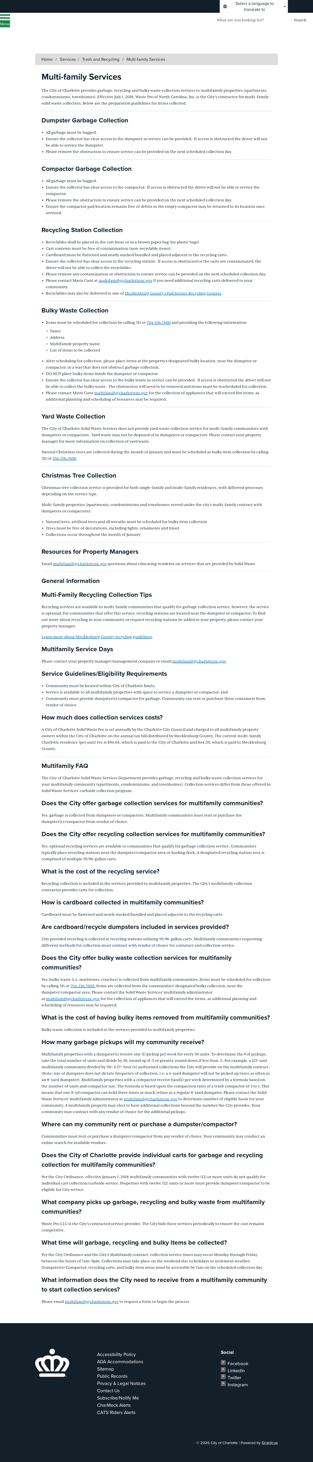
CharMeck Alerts (114, 1405)
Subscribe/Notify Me (118, 1397)
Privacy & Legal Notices (121, 1383)
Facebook (238, 1363)
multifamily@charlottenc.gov (125, 281)
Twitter (234, 1377)
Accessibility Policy (116, 1354)
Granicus (270, 1443)
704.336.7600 (159, 323)
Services (68, 59)
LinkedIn (236, 1370)
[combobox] (254, 6)
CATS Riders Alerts (116, 1412)
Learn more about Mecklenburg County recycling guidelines (97, 637)
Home (47, 59)
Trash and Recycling (101, 59)
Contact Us (108, 1390)
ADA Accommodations (120, 1361)
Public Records (112, 1376)
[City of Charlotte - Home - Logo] (54, 26)
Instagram (238, 1384)
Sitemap (105, 1368)
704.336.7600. (82, 986)
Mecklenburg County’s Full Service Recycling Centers (173, 293)
